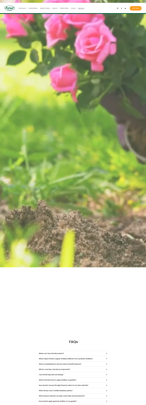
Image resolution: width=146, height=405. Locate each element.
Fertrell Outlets (64, 8)
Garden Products (45, 8)
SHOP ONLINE (135, 8)
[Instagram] (117, 8)
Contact (73, 8)
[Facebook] (121, 8)
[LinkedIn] (125, 8)
